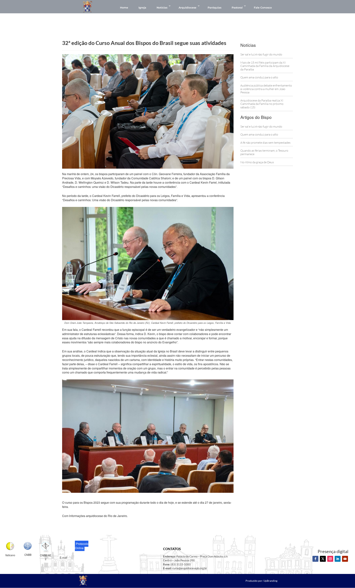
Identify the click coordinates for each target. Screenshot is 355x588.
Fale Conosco (263, 7)
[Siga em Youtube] (345, 559)
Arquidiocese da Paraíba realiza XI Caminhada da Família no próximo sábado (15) (261, 104)
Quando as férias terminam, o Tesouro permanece (264, 152)
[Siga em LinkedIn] (338, 559)
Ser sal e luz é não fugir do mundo (261, 54)
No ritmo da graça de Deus (257, 162)
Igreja (142, 7)
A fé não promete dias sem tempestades (265, 142)
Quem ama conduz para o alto (259, 77)
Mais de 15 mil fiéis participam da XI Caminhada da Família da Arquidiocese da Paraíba (264, 66)
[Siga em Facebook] (315, 559)
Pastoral (237, 7)
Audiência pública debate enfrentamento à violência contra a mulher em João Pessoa (266, 89)
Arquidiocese (187, 7)
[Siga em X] (323, 559)
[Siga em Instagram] (330, 559)
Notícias (162, 7)
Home (124, 7)
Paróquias (214, 7)
